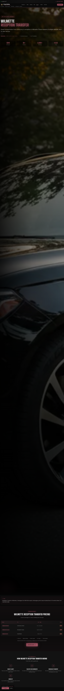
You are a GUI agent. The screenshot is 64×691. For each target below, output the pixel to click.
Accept (5, 688)
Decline (11, 688)
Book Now (60, 4)
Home (3, 6)
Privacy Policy (11, 686)
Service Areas (7, 6)
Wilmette (12, 6)
